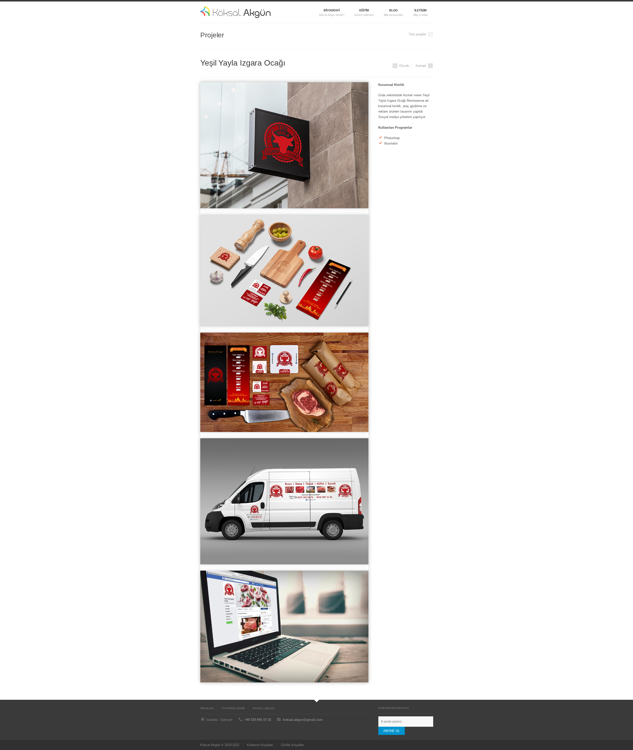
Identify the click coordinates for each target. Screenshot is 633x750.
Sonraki (421, 66)
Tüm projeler (417, 34)
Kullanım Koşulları (260, 745)
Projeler (207, 708)
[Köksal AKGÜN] (246, 12)
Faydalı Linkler (263, 708)
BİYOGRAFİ (332, 10)
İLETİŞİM (420, 10)
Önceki (403, 66)
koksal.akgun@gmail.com (303, 720)
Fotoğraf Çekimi (233, 708)
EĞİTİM (364, 10)
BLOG (393, 10)
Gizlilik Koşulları (292, 745)
